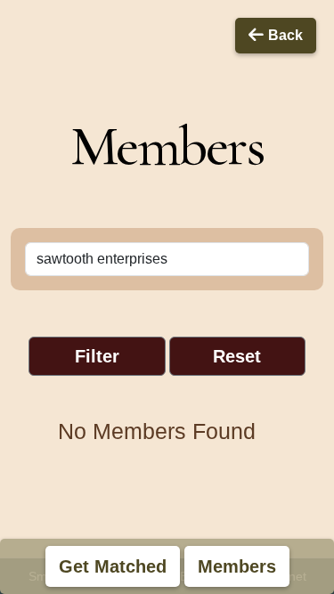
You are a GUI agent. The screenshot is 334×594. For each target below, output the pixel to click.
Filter (97, 356)
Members (237, 566)
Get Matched (113, 566)
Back (285, 35)
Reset (237, 356)
